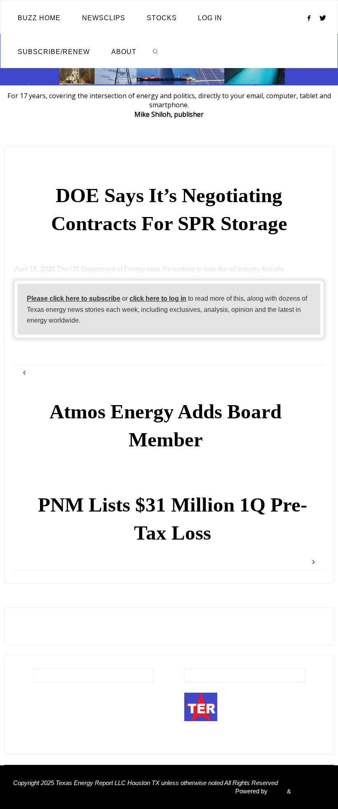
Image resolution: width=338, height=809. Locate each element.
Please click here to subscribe (73, 298)
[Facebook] (309, 17)
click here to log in (157, 298)
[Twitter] (323, 17)
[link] (156, 51)
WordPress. (309, 791)
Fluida (276, 791)
